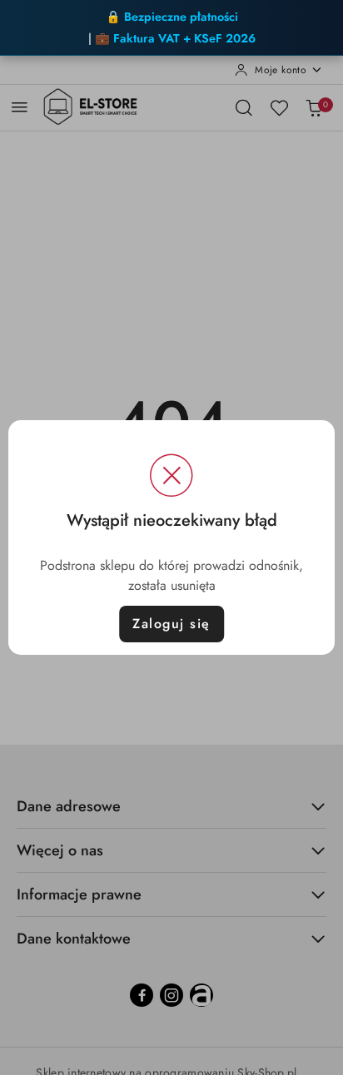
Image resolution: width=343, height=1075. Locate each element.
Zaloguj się (171, 623)
